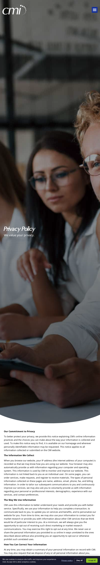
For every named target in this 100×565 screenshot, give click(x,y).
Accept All (91, 560)
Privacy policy (67, 560)
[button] (95, 10)
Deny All (79, 560)
